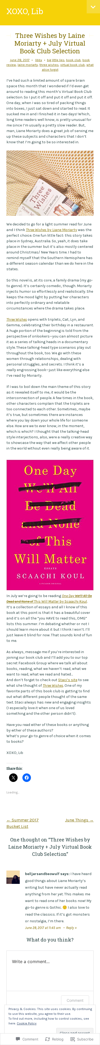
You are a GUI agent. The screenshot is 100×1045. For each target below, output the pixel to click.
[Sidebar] (93, 6)
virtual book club (72, 65)
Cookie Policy (27, 1023)
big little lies (56, 60)
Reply (70, 928)
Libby (38, 60)
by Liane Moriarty (51, 230)
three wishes (49, 65)
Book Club (73, 60)
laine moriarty (28, 65)
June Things (79, 820)
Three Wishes (16, 319)
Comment (75, 1000)
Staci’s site (67, 680)
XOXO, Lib (24, 11)
